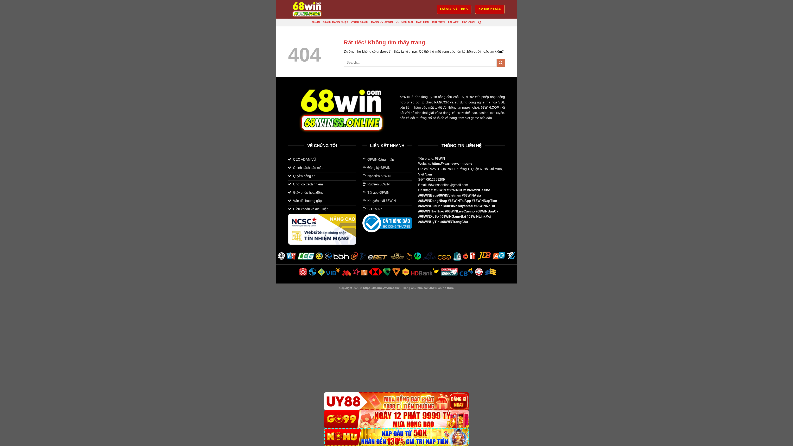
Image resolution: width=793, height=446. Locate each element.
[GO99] (396, 419)
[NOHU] (396, 437)
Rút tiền (438, 22)
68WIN (316, 22)
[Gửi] (501, 63)
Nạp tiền (422, 22)
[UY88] (396, 401)
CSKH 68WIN (359, 22)
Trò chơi (468, 22)
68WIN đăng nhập (335, 22)
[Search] (479, 22)
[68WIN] (308, 9)
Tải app (453, 22)
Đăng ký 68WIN (382, 22)
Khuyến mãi (404, 22)
